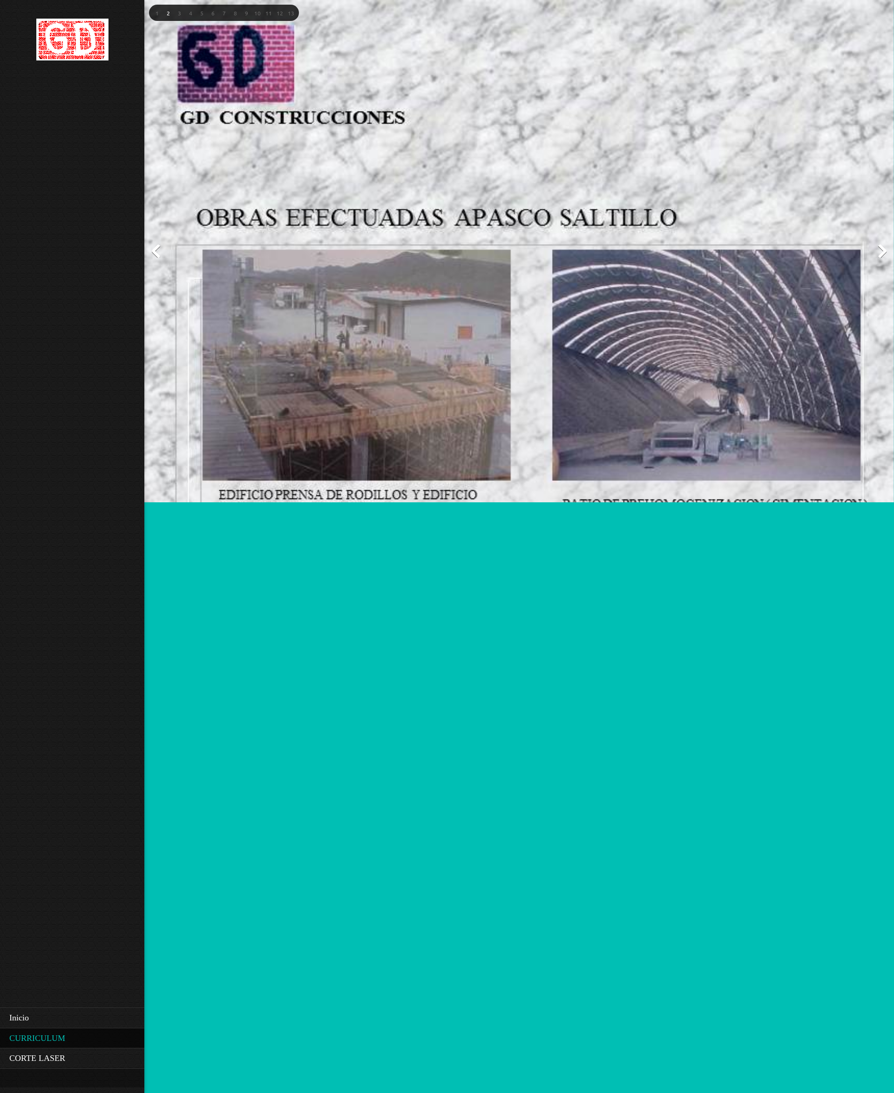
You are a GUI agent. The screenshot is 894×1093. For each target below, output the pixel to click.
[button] (157, 13)
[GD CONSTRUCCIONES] (72, 42)
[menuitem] (72, 1017)
